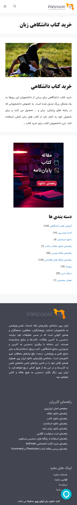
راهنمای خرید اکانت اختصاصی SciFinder (46, 444)
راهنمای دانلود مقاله (57, 413)
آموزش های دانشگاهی (61, 226)
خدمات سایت (60, 474)
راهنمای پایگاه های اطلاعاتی (58, 260)
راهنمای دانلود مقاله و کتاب (58, 246)
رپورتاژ (69, 266)
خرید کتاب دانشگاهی (51, 87)
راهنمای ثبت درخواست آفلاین (52, 433)
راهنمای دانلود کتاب (57, 418)
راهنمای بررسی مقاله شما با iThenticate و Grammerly (39, 449)
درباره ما (63, 484)
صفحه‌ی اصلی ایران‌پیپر (55, 408)
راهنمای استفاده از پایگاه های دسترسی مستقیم (43, 438)
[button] (15, 6)
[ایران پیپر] (61, 6)
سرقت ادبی (66, 273)
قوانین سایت (60, 479)
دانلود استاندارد (64, 240)
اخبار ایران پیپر (65, 233)
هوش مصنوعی (64, 280)
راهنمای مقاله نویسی (61, 253)
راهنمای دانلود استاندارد (55, 423)
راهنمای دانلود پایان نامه (54, 428)
